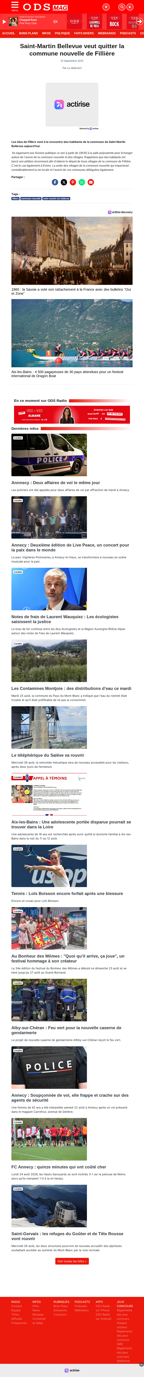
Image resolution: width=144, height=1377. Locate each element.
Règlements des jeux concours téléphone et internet (124, 1356)
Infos (46, 33)
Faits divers (84, 33)
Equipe (16, 1310)
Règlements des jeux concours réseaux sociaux (124, 1318)
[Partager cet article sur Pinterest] (72, 184)
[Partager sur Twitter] (63, 184)
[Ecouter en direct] (129, 7)
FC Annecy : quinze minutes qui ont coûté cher (58, 1167)
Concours (60, 1314)
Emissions (60, 1310)
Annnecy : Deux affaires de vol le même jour (55, 482)
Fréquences (19, 1323)
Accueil (8, 33)
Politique (62, 33)
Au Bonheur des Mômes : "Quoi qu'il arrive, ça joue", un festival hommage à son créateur (68, 958)
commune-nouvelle (31, 198)
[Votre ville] (106, 7)
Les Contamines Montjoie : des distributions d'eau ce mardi (71, 688)
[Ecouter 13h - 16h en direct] (72, 414)
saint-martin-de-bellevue (56, 198)
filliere (15, 198)
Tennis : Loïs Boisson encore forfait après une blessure (67, 893)
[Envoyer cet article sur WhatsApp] (81, 184)
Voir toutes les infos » (72, 1261)
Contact (16, 1306)
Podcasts (128, 33)
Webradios (107, 33)
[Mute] (55, 21)
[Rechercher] (121, 7)
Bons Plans (28, 33)
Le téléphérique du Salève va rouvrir (47, 755)
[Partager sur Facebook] (54, 184)
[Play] (5, 22)
